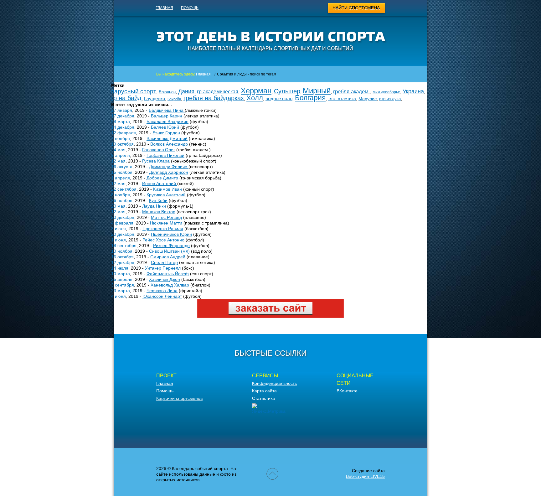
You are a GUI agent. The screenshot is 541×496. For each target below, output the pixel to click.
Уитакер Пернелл (163, 268)
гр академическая (217, 91)
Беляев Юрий (165, 127)
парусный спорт (133, 91)
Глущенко (154, 98)
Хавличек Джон (164, 279)
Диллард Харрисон (168, 172)
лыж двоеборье (386, 92)
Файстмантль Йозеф (168, 273)
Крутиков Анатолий (167, 194)
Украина (413, 91)
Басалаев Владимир (167, 121)
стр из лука (390, 98)
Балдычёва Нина (167, 110)
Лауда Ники (154, 206)
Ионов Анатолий (159, 183)
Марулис (367, 98)
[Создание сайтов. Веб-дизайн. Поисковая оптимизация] (270, 316)
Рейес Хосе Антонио (163, 239)
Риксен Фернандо (171, 245)
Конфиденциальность (274, 383)
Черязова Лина (162, 290)
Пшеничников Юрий (171, 234)
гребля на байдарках (213, 98)
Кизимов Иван (167, 189)
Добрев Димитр (162, 177)
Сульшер (287, 91)
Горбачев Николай (165, 155)
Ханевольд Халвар (170, 284)
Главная (164, 8)
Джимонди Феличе (168, 166)
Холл (254, 98)
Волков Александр (169, 144)
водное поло (278, 98)
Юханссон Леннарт (162, 296)
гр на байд (126, 98)
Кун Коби (158, 200)
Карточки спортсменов (179, 398)
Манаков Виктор (158, 211)
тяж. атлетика (342, 98)
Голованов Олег (158, 149)
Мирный (317, 90)
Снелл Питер (164, 262)
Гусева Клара (156, 160)
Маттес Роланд (166, 217)
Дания (186, 91)
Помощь (189, 8)
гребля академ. (351, 92)
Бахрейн (174, 99)
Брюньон (167, 92)
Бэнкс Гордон (166, 132)
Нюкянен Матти (166, 222)
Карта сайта (264, 390)
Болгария (310, 98)
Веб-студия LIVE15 (365, 476)
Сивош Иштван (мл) (169, 251)
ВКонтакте (347, 390)
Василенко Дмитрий (167, 138)
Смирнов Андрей (167, 256)
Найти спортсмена (356, 9)
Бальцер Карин (167, 115)
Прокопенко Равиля (162, 228)
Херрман (256, 90)
